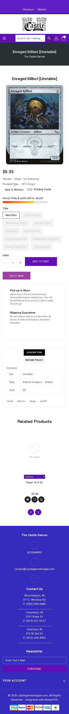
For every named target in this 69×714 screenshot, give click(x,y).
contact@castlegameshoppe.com (35, 569)
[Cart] (63, 38)
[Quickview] (28, 499)
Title (5, 208)
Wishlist (42, 9)
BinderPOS (51, 699)
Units (6, 255)
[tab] (34, 352)
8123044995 (34, 552)
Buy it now (16, 276)
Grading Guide (42, 189)
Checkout (28, 9)
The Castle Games (34, 56)
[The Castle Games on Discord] (34, 4)
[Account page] (56, 38)
